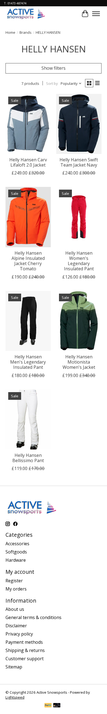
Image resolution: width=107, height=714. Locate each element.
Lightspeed (14, 697)
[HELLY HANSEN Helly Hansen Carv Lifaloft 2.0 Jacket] (28, 124)
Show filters (53, 68)
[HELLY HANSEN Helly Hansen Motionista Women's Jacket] (79, 321)
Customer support (24, 659)
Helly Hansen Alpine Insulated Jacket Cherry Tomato (28, 261)
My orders (16, 589)
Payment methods (24, 642)
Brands (25, 32)
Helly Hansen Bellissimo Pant (28, 457)
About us (14, 609)
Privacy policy (19, 634)
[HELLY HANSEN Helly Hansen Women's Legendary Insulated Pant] (79, 217)
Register (14, 581)
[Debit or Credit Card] (56, 706)
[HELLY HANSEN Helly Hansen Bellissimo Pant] (28, 419)
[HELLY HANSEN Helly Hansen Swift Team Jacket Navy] (79, 124)
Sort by (52, 83)
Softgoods (16, 552)
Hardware (15, 560)
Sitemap (13, 667)
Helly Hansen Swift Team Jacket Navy (79, 162)
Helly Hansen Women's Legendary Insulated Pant (79, 261)
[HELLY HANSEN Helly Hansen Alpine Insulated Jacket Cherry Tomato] (28, 217)
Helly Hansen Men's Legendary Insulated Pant (28, 362)
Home (10, 32)
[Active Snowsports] (26, 13)
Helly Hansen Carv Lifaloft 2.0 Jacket (28, 162)
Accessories (17, 544)
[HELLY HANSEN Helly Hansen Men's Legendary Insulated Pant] (28, 321)
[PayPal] (48, 706)
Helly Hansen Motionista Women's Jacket (79, 362)
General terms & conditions (33, 617)
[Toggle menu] (96, 13)
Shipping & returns (25, 650)
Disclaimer (16, 626)
